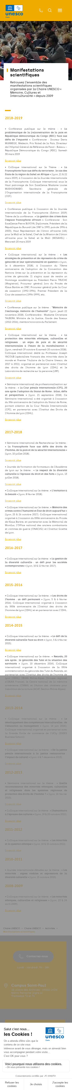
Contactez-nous (37, 956)
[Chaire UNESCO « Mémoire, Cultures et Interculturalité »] (14, 11)
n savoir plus (13, 804)
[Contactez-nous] (41, 10)
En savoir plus (13, 160)
